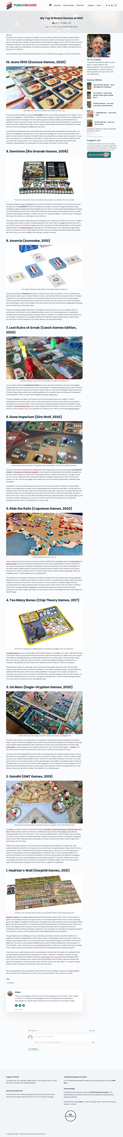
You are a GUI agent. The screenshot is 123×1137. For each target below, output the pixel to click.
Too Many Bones (12, 653)
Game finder (68, 5)
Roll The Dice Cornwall (99, 1092)
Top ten (10, 983)
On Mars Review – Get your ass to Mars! (104, 123)
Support (91, 5)
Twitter (70, 973)
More (99, 5)
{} (58, 1042)
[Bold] (36, 1042)
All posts (80, 5)
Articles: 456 (18, 1009)
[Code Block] (53, 1042)
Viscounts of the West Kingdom (26, 472)
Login (93, 1031)
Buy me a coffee (96, 155)
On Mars (73, 747)
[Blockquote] (51, 1042)
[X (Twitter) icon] (23, 1005)
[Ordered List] (46, 1042)
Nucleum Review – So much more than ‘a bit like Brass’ (103, 104)
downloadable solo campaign (50, 957)
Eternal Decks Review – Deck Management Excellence (103, 86)
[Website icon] (20, 1005)
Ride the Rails (11, 564)
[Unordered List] (48, 1042)
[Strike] (43, 1042)
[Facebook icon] (16, 1005)
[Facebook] (106, 5)
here (81, 1102)
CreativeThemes (39, 1134)
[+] (61, 1042)
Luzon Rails (75, 561)
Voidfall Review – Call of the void (105, 114)
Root (65, 832)
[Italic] (38, 1042)
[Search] (115, 5)
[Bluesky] (109, 5)
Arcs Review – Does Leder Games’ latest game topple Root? (103, 95)
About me (46, 1097)
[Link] (56, 1042)
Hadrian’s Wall (12, 917)
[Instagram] (112, 5)
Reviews (57, 5)
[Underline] (41, 1042)
